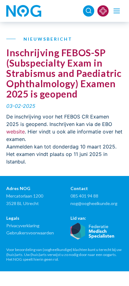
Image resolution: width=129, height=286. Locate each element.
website (15, 131)
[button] (117, 11)
